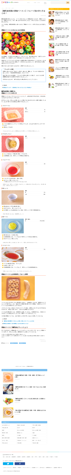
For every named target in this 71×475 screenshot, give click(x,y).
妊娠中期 (23, 456)
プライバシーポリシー (26, 467)
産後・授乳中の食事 (5, 437)
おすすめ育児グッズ (5, 425)
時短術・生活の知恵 (21, 425)
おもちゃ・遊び (5, 440)
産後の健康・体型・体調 (21, 437)
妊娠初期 (18, 456)
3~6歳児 (51, 456)
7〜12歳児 (34, 435)
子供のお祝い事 (5, 427)
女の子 (18, 427)
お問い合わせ (42, 467)
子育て (45, 2)
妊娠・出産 (37, 2)
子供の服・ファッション (21, 440)
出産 (32, 456)
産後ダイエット (35, 437)
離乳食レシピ (22, 343)
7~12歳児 (56, 456)
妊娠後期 (28, 456)
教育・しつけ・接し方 (36, 440)
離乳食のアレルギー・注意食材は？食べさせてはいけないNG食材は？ (17, 87)
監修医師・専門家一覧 (58, 467)
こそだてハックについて (7, 467)
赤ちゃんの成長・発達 (36, 430)
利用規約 (19, 467)
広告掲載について (35, 467)
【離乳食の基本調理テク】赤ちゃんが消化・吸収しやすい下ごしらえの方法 (18, 321)
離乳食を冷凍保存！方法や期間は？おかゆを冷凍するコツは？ (16, 323)
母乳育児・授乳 (5, 432)
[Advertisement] (12, 354)
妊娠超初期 (14, 456)
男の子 (33, 427)
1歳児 (33, 432)
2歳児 (3, 435)
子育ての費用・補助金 (36, 425)
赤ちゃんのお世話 (20, 430)
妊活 (28, 2)
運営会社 (14, 467)
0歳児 (3, 430)
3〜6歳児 (19, 435)
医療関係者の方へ (49, 467)
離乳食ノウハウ (14, 343)
